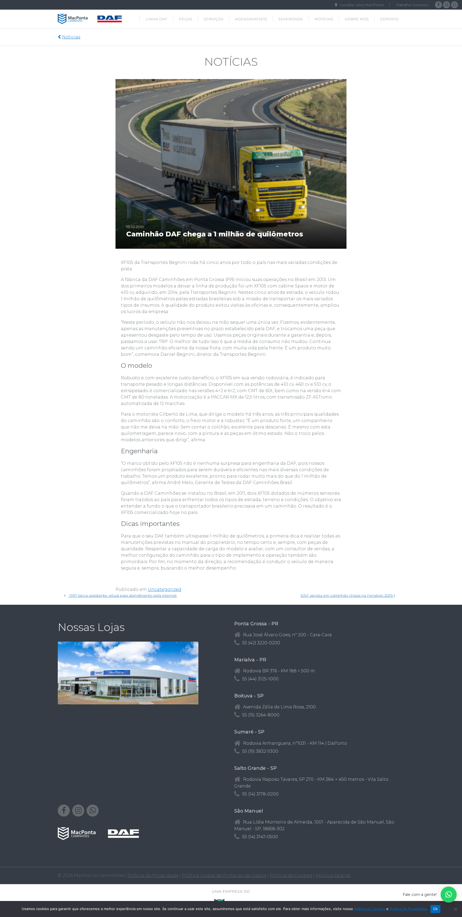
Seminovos (290, 19)
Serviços (213, 19)
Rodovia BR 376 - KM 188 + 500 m (279, 670)
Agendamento (251, 19)
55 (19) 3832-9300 (260, 751)
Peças (185, 19)
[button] (449, 895)
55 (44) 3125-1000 (260, 678)
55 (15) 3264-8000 (260, 714)
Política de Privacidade (153, 875)
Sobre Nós (357, 19)
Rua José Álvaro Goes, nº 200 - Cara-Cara (287, 634)
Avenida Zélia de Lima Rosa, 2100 (279, 706)
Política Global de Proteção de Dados (224, 875)
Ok (435, 909)
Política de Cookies (291, 875)
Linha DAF (156, 19)
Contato (389, 19)
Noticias (71, 37)
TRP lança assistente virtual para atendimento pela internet (122, 595)
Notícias (323, 19)
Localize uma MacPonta (362, 5)
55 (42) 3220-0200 (261, 642)
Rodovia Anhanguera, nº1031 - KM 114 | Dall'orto (295, 743)
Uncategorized (164, 589)
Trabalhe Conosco (412, 5)
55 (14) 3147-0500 (260, 836)
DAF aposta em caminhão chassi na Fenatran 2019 (347, 595)
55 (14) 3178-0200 (260, 794)
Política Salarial (333, 875)
